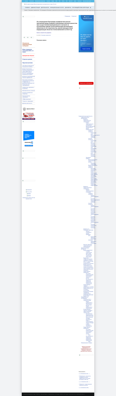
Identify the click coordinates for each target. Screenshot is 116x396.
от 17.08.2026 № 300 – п (84, 381)
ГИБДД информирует (26, 99)
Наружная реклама (27, 62)
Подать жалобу (86, 48)
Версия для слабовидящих (86, 83)
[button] (90, 7)
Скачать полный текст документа (44, 32)
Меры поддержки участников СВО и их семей (28, 51)
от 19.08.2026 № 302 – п (84, 373)
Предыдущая (67, 16)
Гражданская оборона (28, 55)
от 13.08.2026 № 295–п (84, 387)
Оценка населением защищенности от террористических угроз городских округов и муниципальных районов (86, 349)
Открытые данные (27, 59)
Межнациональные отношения (28, 90)
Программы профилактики (46, 35)
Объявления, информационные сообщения (27, 44)
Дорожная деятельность (27, 103)
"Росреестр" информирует (27, 101)
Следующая (73, 16)
